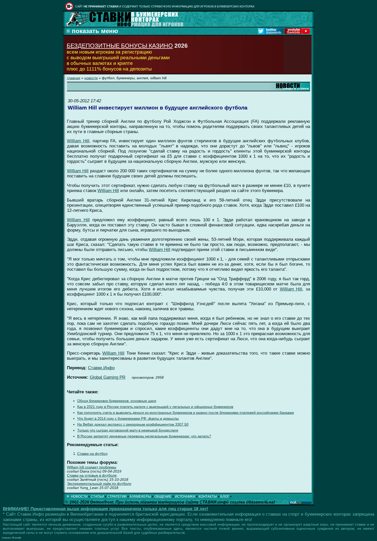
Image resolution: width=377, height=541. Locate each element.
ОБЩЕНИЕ (163, 496)
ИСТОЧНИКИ (185, 496)
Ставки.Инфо (101, 367)
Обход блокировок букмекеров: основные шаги (116, 401)
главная (73, 78)
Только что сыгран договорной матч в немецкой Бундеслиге (127, 430)
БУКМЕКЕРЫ (140, 496)
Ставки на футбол (92, 454)
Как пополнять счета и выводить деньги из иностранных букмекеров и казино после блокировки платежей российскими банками (185, 413)
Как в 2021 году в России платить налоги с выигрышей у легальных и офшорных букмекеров (155, 407)
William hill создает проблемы (91, 467)
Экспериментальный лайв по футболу (99, 484)
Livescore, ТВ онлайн (11, 538)
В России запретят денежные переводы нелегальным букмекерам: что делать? (144, 436)
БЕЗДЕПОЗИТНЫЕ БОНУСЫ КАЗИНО (120, 45)
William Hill (78, 140)
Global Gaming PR (107, 377)
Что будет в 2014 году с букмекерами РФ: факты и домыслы (128, 418)
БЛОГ (224, 496)
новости (91, 78)
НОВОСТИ (79, 496)
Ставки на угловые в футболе (92, 475)
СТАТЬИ (97, 496)
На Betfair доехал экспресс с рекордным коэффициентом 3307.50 (132, 424)
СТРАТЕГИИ (116, 496)
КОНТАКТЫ (208, 496)
